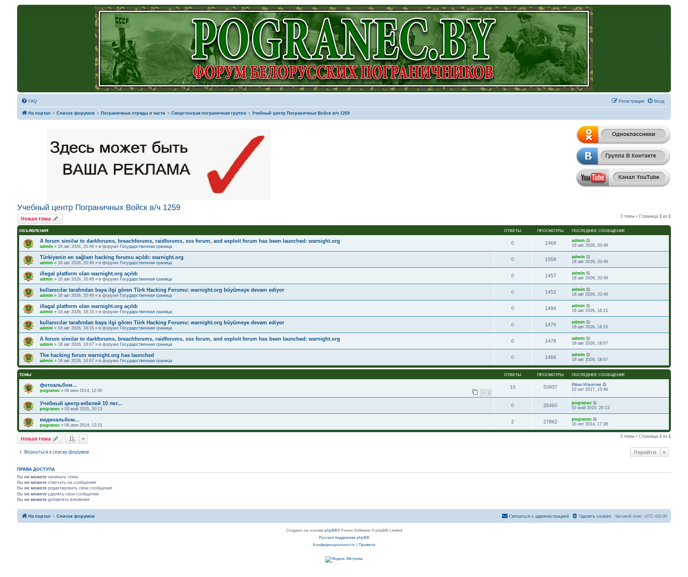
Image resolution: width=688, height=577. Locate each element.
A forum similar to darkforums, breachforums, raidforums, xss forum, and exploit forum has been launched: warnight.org (190, 241)
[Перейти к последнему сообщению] (588, 240)
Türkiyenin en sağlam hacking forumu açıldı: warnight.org (112, 257)
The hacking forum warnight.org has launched (97, 355)
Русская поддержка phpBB (344, 537)
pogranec (50, 390)
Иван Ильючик (586, 384)
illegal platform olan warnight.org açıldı (89, 274)
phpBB (330, 530)
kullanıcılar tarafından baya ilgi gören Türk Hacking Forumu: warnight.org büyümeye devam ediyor (162, 290)
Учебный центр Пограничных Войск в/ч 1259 (98, 207)
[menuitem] (29, 101)
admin (46, 246)
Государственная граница (146, 246)
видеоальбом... (60, 420)
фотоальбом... (58, 385)
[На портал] (344, 48)
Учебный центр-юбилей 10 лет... (81, 403)
